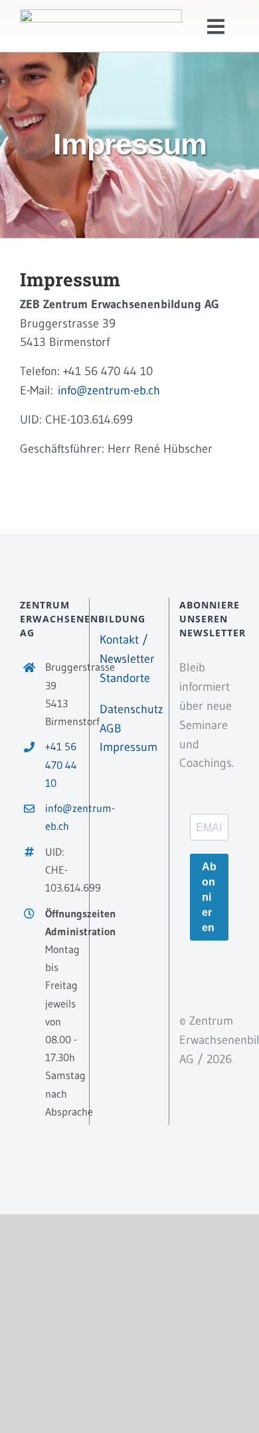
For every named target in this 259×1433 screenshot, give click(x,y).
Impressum (128, 747)
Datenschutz (131, 709)
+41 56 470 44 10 (61, 764)
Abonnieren (209, 897)
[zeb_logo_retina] (101, 15)
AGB (111, 728)
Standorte (125, 678)
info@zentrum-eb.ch (109, 390)
